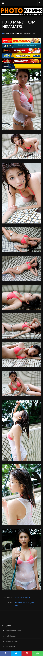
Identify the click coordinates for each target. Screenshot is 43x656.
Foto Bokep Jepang (11, 641)
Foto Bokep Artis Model (22, 597)
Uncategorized (10, 646)
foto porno (32, 604)
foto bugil (26, 602)
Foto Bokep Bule (10, 636)
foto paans (24, 604)
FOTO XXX (18, 605)
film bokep (18, 602)
